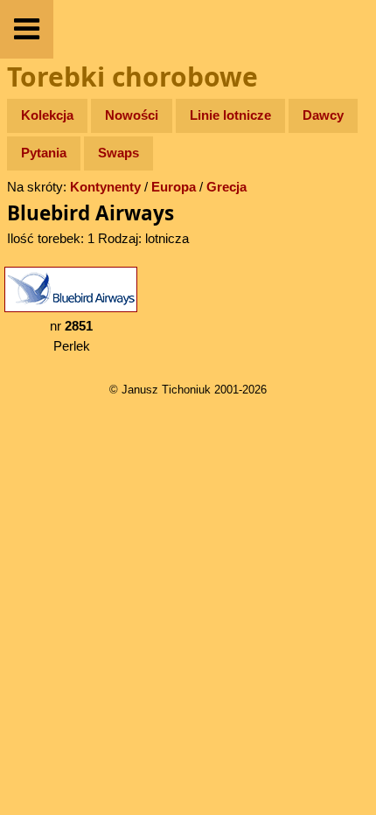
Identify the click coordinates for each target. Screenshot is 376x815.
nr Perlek (71, 335)
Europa (173, 186)
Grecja (226, 186)
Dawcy (323, 115)
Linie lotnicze (230, 115)
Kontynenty (105, 186)
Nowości (131, 115)
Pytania (43, 152)
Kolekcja (47, 115)
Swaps (118, 152)
